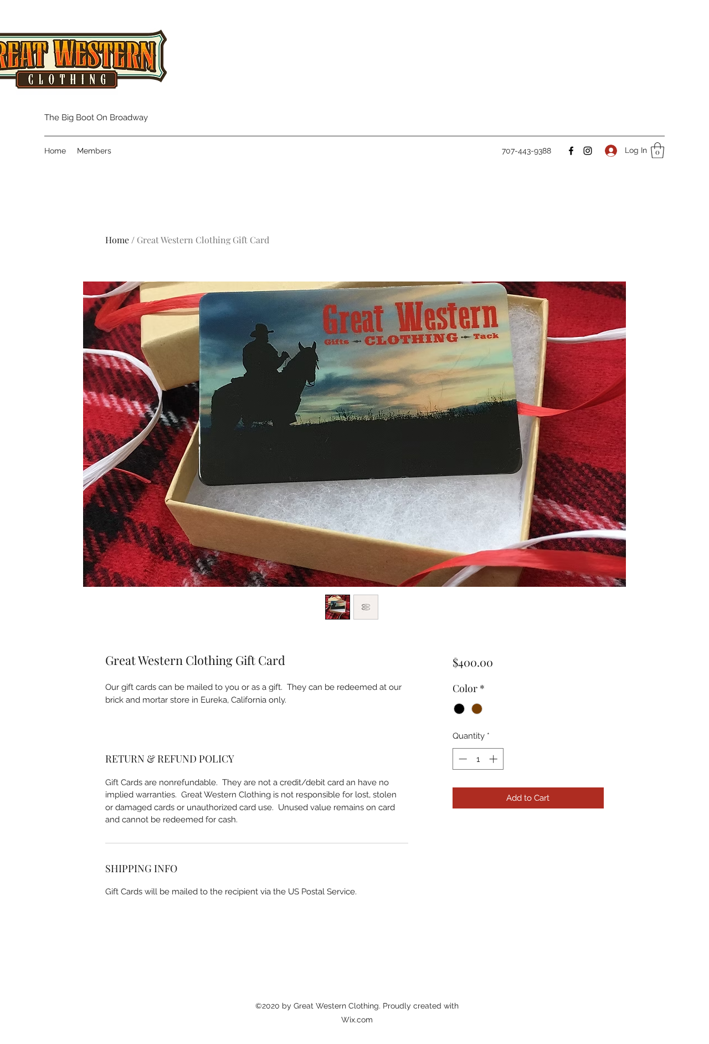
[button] (657, 150)
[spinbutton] (478, 759)
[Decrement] (461, 759)
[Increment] (494, 759)
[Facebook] (571, 150)
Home (117, 239)
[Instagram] (587, 150)
